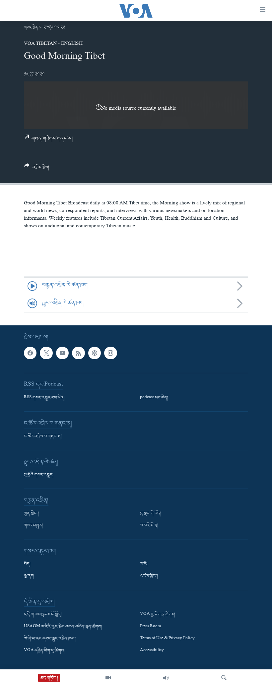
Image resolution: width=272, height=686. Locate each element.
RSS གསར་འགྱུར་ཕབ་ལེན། (44, 398)
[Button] (36, 169)
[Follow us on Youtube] (62, 353)
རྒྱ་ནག (29, 576)
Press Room (150, 627)
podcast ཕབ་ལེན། (154, 398)
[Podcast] (94, 353)
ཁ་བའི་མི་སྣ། (149, 525)
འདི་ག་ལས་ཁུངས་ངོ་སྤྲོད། (43, 615)
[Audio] (166, 677)
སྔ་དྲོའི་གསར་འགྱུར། (38, 475)
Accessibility (152, 650)
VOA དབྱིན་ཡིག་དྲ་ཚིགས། (44, 650)
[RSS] (78, 353)
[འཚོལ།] (224, 677)
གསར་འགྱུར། (33, 525)
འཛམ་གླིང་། (149, 576)
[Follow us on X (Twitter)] (46, 353)
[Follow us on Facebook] (30, 353)
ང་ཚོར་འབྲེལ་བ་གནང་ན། (43, 436)
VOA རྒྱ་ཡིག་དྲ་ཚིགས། (157, 615)
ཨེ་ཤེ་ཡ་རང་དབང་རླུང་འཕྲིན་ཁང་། (50, 638)
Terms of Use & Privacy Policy (167, 638)
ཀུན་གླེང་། (31, 513)
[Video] (108, 677)
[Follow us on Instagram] (110, 353)
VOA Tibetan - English (53, 44)
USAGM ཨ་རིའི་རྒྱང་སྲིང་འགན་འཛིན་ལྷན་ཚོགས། (63, 627)
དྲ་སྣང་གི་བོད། (150, 513)
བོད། (27, 564)
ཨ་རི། (144, 564)
